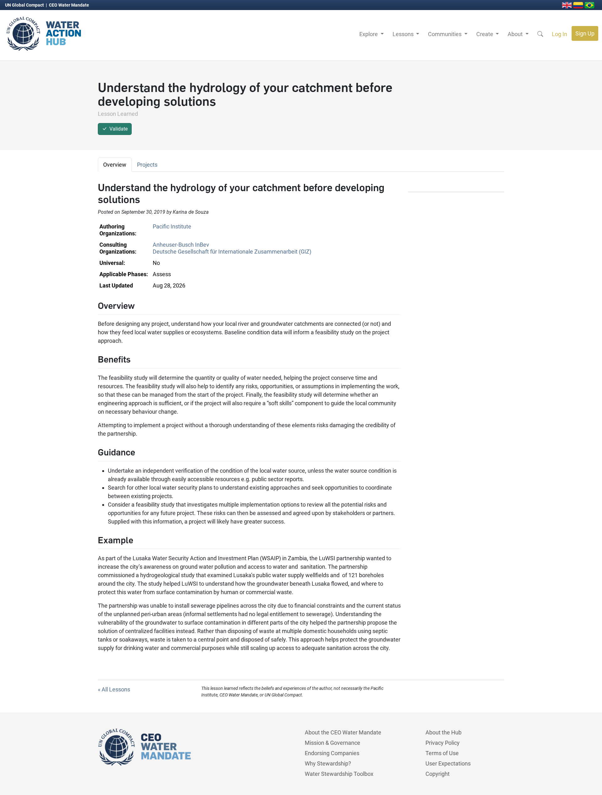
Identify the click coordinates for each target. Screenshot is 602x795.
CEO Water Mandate (69, 5)
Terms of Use (442, 753)
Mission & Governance (332, 742)
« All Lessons (114, 689)
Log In (559, 34)
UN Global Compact (25, 5)
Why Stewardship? (328, 763)
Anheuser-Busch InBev (181, 244)
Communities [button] (445, 34)
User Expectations (448, 763)
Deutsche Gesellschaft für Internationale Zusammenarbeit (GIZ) (232, 251)
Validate (117, 129)
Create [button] (485, 34)
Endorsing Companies (332, 753)
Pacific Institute (172, 226)
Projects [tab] (147, 164)
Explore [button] (369, 34)
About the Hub (443, 732)
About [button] (516, 34)
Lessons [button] (404, 34)
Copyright (437, 774)
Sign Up (584, 33)
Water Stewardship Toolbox (339, 774)
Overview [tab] (114, 164)
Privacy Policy (442, 742)
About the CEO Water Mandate (343, 732)
